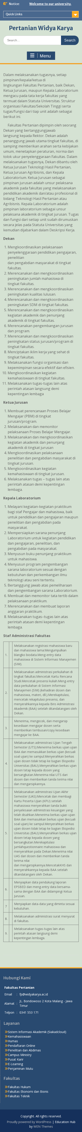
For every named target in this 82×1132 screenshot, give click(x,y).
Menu (45, 56)
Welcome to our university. (50, 4)
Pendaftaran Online (21, 1046)
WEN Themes (43, 1126)
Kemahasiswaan (19, 1036)
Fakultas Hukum (19, 1087)
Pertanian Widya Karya (41, 28)
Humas (13, 1041)
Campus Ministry (19, 1055)
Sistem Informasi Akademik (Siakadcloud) (37, 1032)
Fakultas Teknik (19, 1096)
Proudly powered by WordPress (29, 1122)
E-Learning (15, 1064)
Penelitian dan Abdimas (24, 1050)
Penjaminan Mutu (20, 1068)
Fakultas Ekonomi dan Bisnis (28, 1091)
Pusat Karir (15, 1059)
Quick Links (14, 14)
